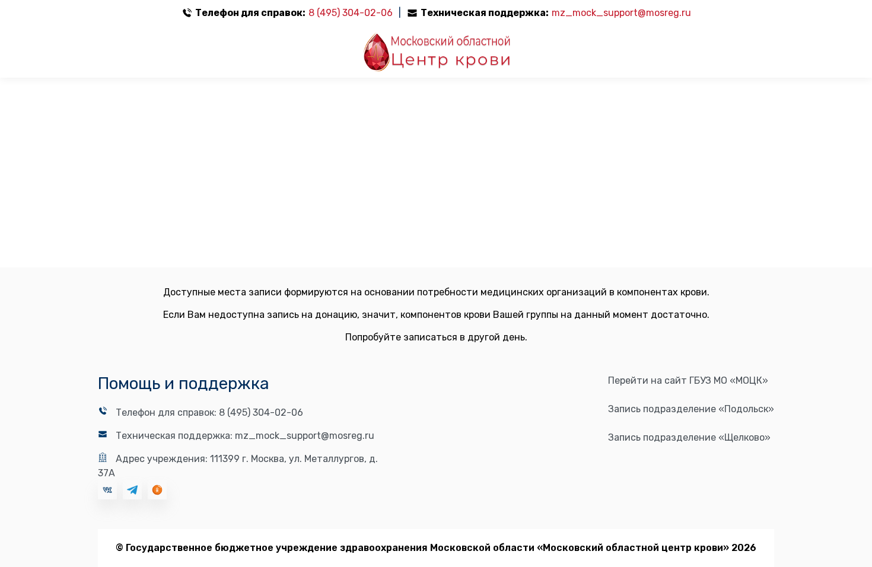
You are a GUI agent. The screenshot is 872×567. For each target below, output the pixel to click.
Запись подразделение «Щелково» (689, 437)
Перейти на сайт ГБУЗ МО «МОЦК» (688, 380)
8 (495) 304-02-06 (350, 12)
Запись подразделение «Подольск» (691, 409)
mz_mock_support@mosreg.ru (621, 12)
